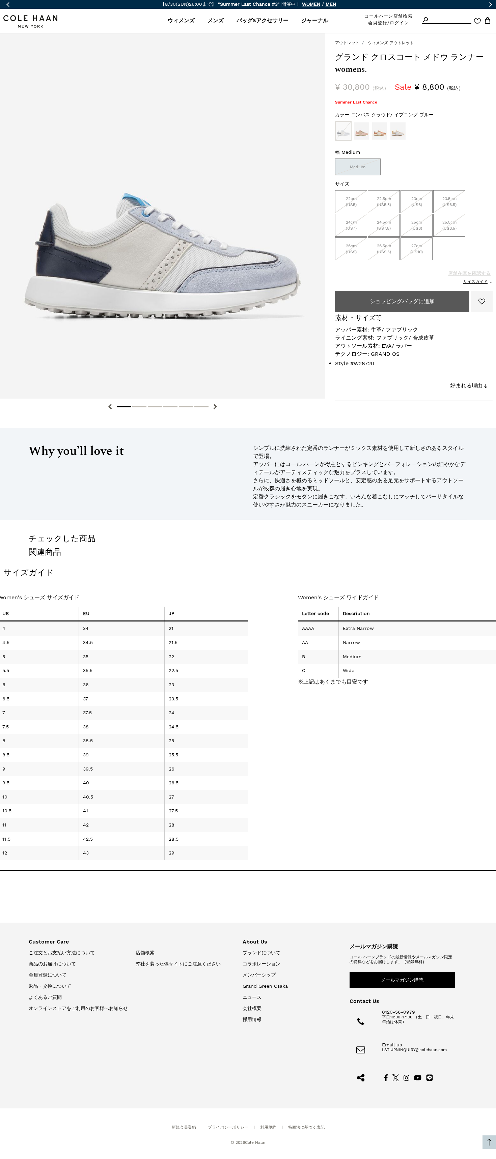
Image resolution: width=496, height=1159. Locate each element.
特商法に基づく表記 (306, 1127)
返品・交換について (50, 986)
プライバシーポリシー (228, 1127)
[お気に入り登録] (482, 301)
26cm (351, 248)
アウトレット (347, 42)
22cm (351, 201)
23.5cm (449, 201)
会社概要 (252, 1008)
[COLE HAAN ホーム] (30, 21)
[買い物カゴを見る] (487, 22)
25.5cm (449, 225)
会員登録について (47, 975)
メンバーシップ (259, 975)
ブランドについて (261, 952)
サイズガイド (475, 281)
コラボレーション (261, 963)
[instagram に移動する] (407, 1077)
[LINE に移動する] (429, 1077)
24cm (351, 225)
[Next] (215, 407)
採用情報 (252, 1019)
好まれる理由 (466, 385)
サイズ (342, 183)
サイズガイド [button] (28, 572)
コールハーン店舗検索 (388, 16)
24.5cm (384, 225)
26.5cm (384, 248)
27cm (416, 248)
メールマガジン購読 (402, 980)
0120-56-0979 (398, 1012)
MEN (331, 4)
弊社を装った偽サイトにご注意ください (178, 963)
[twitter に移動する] (395, 1077)
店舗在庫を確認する (469, 273)
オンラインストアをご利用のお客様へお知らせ (78, 1008)
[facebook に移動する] (386, 1077)
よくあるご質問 (45, 997)
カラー (384, 114)
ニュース (252, 997)
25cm (416, 225)
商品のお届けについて (52, 963)
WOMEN (311, 4)
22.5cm (384, 201)
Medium (357, 167)
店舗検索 (145, 952)
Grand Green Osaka (265, 986)
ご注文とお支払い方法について (62, 952)
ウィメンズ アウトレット (391, 42)
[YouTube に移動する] (418, 1077)
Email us (392, 1044)
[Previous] (110, 407)
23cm (416, 201)
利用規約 (268, 1127)
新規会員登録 (184, 1127)
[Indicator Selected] (124, 407)
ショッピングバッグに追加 (402, 301)
